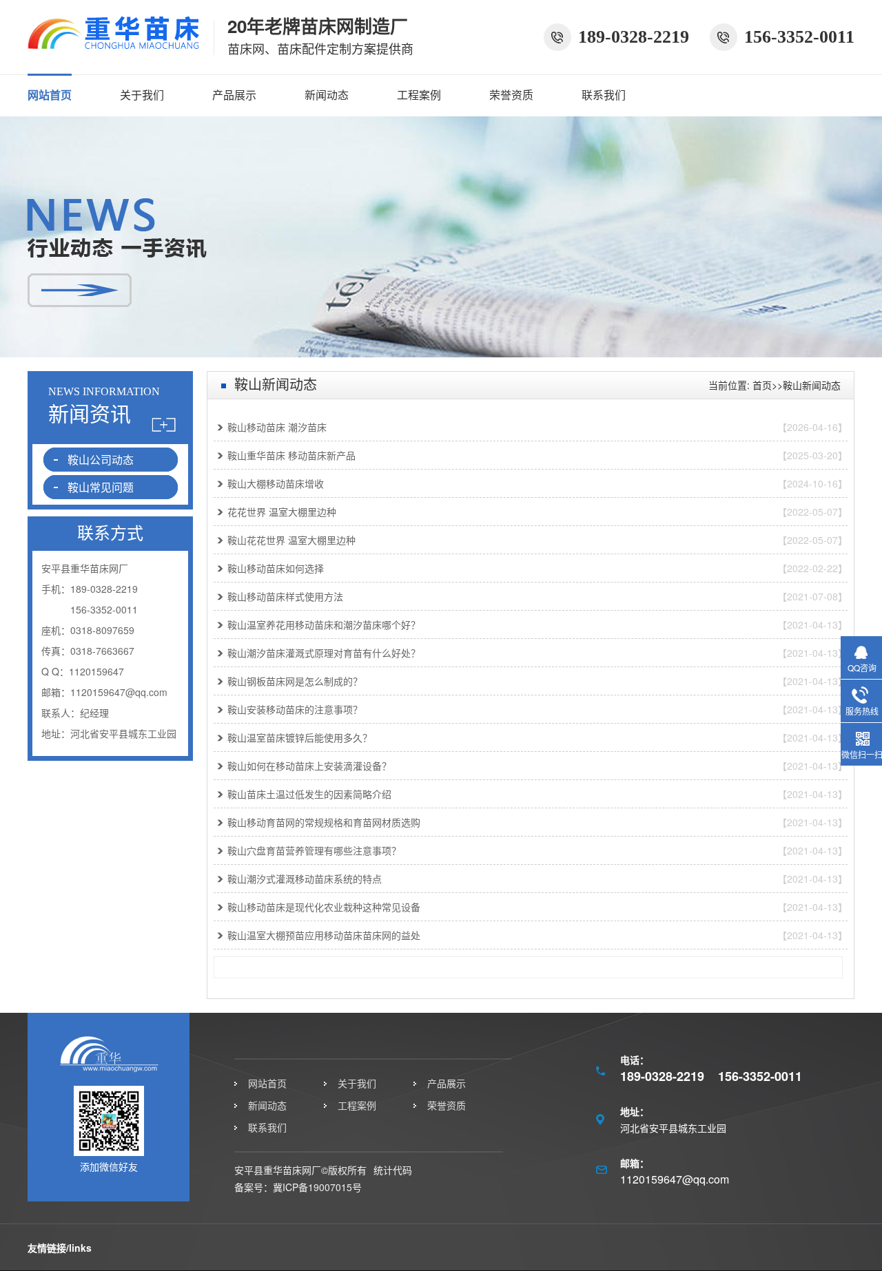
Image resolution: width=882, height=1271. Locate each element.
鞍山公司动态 (101, 460)
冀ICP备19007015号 (317, 1187)
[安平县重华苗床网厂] (114, 43)
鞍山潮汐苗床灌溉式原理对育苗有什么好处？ (323, 653)
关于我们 (142, 95)
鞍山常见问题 (101, 487)
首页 (762, 385)
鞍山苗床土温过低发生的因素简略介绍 (309, 794)
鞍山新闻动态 (812, 385)
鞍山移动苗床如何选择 (275, 568)
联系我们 (604, 95)
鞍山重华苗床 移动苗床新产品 (291, 455)
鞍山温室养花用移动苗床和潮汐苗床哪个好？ (323, 624)
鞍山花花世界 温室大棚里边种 (291, 540)
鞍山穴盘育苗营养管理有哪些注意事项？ (314, 850)
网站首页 (50, 95)
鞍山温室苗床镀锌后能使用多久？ (299, 737)
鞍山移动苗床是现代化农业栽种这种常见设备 (323, 907)
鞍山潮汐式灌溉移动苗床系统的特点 (304, 878)
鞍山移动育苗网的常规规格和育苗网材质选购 (323, 822)
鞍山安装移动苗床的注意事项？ (294, 709)
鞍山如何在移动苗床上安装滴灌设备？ (309, 766)
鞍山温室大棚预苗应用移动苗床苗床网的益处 (323, 935)
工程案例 (419, 95)
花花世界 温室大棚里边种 (281, 511)
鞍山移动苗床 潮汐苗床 (277, 427)
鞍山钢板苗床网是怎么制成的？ (294, 681)
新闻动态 (327, 95)
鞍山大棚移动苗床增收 (275, 483)
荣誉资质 (511, 95)
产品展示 (234, 95)
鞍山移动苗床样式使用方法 (285, 596)
